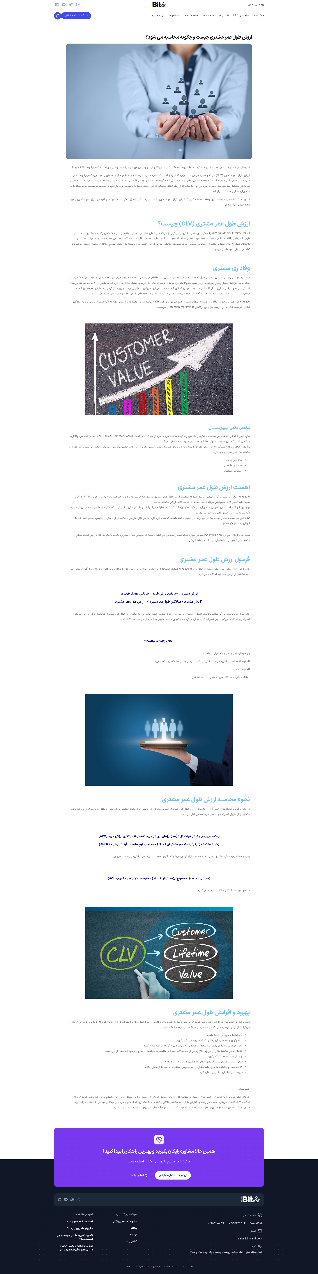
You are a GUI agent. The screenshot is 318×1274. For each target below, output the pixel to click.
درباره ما (133, 1235)
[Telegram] (64, 4)
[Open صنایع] (169, 16)
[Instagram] (78, 4)
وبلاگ (134, 1228)
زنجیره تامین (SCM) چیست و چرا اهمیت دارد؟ (75, 1237)
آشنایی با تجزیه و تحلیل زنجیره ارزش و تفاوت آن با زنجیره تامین (76, 1248)
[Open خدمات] (203, 16)
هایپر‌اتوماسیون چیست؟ (79, 1228)
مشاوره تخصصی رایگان (125, 1221)
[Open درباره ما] (153, 16)
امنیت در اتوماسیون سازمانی (78, 1222)
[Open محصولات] (184, 16)
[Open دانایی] (219, 16)
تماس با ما (131, 1241)
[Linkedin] (57, 4)
